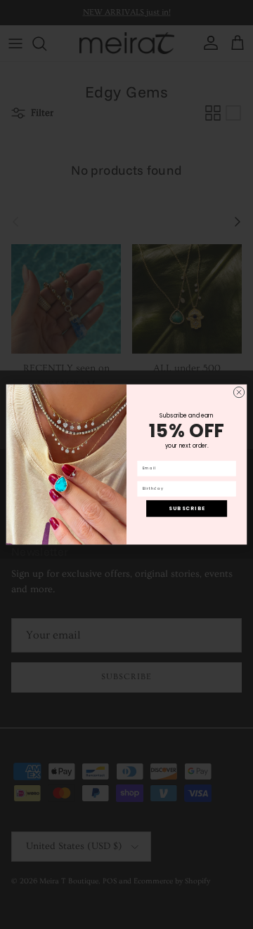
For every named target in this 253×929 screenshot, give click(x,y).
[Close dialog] (238, 392)
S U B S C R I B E (187, 508)
